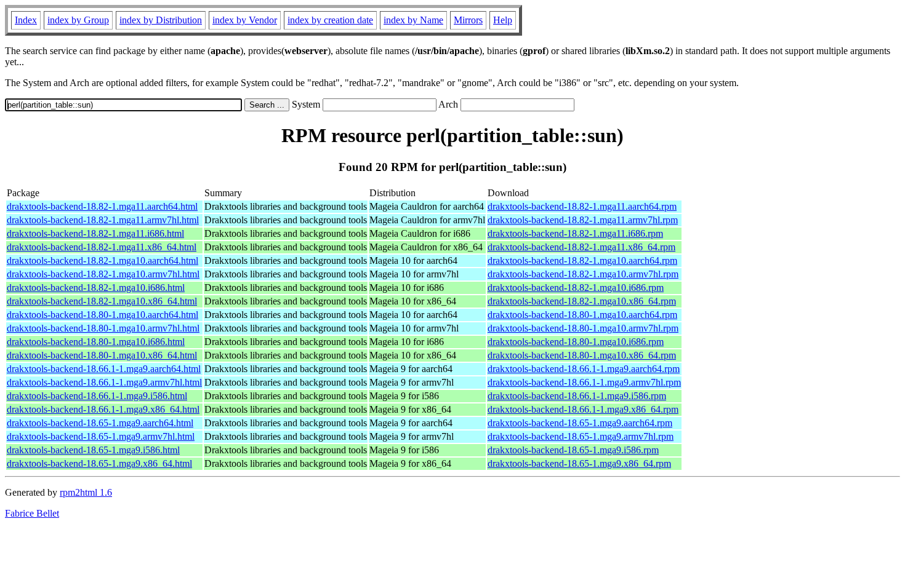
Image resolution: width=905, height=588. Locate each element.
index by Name (413, 20)
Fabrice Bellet (32, 513)
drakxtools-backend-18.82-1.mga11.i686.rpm (575, 233)
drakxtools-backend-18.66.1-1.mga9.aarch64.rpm (584, 369)
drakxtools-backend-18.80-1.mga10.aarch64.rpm (582, 314)
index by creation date (330, 20)
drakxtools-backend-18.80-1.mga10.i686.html (96, 341)
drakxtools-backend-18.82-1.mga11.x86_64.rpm (581, 247)
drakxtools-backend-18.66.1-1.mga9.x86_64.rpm (583, 409)
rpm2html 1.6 (86, 492)
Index (26, 20)
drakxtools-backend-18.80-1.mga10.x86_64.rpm (582, 355)
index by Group (78, 20)
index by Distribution (160, 20)
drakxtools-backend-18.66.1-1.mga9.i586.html (97, 396)
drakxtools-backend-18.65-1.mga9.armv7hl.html (101, 436)
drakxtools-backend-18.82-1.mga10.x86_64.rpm (582, 301)
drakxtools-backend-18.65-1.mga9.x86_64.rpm (579, 463)
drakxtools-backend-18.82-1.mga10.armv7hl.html (103, 274)
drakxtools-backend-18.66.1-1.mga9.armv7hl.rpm (584, 382)
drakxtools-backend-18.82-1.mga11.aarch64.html (102, 206)
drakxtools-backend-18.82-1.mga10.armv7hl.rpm (583, 274)
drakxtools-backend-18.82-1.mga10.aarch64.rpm (582, 260)
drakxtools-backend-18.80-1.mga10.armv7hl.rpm (583, 328)
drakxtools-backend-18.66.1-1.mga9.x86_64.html (103, 409)
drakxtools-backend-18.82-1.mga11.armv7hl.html (103, 220)
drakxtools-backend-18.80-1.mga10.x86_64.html (102, 355)
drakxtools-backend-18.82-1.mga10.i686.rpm (576, 287)
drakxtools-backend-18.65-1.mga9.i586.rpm (573, 450)
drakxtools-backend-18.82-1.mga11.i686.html (95, 233)
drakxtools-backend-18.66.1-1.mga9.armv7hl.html (104, 382)
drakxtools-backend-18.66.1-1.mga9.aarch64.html (104, 369)
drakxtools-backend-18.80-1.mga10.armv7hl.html (103, 328)
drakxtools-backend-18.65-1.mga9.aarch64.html (100, 423)
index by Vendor (244, 20)
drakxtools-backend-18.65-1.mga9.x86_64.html (99, 463)
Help (502, 20)
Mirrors (468, 20)
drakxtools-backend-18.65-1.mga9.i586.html (93, 450)
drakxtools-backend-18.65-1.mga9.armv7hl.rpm (581, 436)
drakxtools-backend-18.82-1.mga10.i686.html (96, 287)
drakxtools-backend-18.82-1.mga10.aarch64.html (102, 260)
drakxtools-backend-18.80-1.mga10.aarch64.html (102, 314)
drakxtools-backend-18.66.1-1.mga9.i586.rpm (577, 396)
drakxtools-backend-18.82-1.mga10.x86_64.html (102, 301)
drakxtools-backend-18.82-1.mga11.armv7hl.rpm (583, 220)
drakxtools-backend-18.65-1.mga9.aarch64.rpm (580, 423)
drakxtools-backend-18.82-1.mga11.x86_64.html (101, 247)
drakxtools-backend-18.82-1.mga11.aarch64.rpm (582, 206)
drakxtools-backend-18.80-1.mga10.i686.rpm (576, 341)
